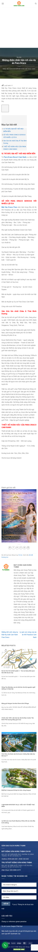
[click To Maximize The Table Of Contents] (5, 108)
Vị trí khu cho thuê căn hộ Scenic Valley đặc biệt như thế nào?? (18, 755)
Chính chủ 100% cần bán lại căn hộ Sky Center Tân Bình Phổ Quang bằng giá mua (18, 719)
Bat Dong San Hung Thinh (26, 69)
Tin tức (19, 57)
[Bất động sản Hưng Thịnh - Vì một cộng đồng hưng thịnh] (19, 3)
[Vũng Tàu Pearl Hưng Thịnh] (19, 516)
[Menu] (3, 3)
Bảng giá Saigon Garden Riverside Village (15, 703)
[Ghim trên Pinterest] (24, 547)
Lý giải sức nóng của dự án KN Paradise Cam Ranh (28, 634)
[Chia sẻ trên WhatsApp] (10, 547)
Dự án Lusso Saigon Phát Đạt (12, 926)
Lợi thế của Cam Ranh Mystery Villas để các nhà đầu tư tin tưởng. (18, 822)
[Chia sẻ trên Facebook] (13, 547)
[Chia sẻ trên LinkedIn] (28, 547)
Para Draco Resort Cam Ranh (15, 157)
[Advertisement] (19, 27)
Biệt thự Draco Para (9, 207)
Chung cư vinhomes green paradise (14, 922)
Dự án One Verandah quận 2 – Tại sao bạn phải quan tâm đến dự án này (18, 671)
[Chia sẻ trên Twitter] (17, 547)
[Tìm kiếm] (35, 4)
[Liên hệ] (5, 945)
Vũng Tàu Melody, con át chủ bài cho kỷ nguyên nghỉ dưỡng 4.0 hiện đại (18, 688)
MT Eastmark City (14, 934)
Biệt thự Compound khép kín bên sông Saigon (16, 790)
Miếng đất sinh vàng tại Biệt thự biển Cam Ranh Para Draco (10, 634)
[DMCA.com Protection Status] (19, 949)
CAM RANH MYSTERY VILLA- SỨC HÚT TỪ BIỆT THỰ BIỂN (18, 805)
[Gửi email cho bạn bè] (20, 547)
